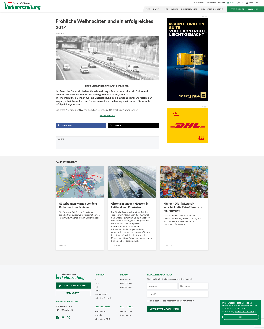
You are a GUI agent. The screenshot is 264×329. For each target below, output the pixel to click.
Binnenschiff (189, 9)
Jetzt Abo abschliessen (73, 285)
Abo (231, 2)
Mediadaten (211, 2)
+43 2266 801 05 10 (64, 310)
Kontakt (221, 2)
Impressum (125, 315)
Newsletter (199, 2)
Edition (253, 9)
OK (240, 317)
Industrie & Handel (212, 9)
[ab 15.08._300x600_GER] (187, 59)
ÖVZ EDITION (126, 283)
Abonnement (126, 287)
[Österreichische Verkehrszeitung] (22, 6)
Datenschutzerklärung (245, 311)
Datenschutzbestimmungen (180, 300)
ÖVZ (62, 139)
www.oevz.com (107, 115)
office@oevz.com (64, 306)
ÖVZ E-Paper (237, 9)
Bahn (174, 9)
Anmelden (253, 2)
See (148, 9)
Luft (165, 9)
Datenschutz (126, 311)
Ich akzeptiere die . (172, 300)
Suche (241, 2)
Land (156, 9)
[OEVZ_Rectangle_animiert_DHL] (187, 125)
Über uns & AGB (102, 319)
